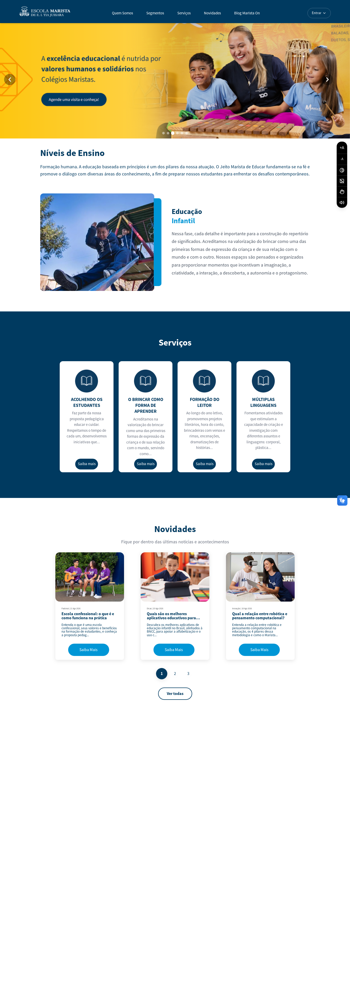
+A (342, 147)
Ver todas (175, 693)
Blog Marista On (247, 13)
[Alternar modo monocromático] (342, 181)
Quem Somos (122, 13)
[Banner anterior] (9, 79)
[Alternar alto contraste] (342, 170)
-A (342, 159)
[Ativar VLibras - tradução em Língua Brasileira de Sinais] (342, 192)
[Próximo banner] (327, 79)
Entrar (316, 13)
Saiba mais (87, 464)
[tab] (163, 133)
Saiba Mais (88, 649)
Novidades (212, 13)
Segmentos (155, 13)
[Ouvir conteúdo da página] (342, 202)
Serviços (184, 13)
